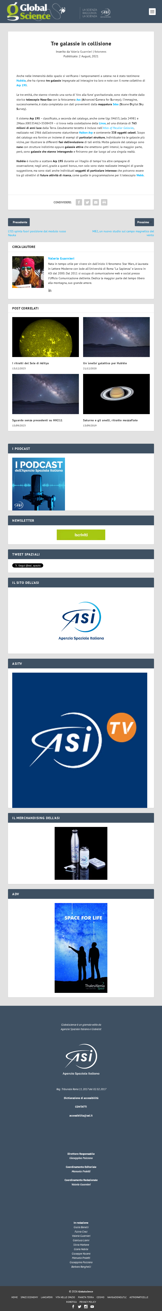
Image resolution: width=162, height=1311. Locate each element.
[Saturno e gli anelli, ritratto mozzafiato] (116, 394)
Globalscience (85, 1291)
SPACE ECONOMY (29, 1297)
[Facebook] (73, 1306)
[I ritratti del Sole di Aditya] (45, 337)
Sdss (116, 104)
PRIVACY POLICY (88, 1301)
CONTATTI (81, 1106)
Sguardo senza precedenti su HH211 (37, 420)
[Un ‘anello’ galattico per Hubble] (116, 337)
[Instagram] (86, 1306)
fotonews (100, 51)
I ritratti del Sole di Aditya (30, 363)
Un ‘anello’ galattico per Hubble (105, 363)
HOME (14, 1297)
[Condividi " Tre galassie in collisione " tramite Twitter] (87, 202)
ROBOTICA (71, 1301)
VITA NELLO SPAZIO (65, 1297)
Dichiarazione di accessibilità (81, 1098)
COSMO (100, 1297)
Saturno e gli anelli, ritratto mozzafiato (110, 420)
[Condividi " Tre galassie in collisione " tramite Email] (96, 202)
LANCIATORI (47, 1297)
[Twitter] (79, 1306)
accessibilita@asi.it (81, 1115)
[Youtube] (92, 1306)
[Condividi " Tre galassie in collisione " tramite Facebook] (79, 202)
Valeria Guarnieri (81, 51)
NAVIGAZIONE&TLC (117, 1297)
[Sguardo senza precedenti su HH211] (45, 394)
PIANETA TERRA (86, 1297)
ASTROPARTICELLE (139, 1297)
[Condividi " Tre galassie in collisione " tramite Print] (104, 202)
